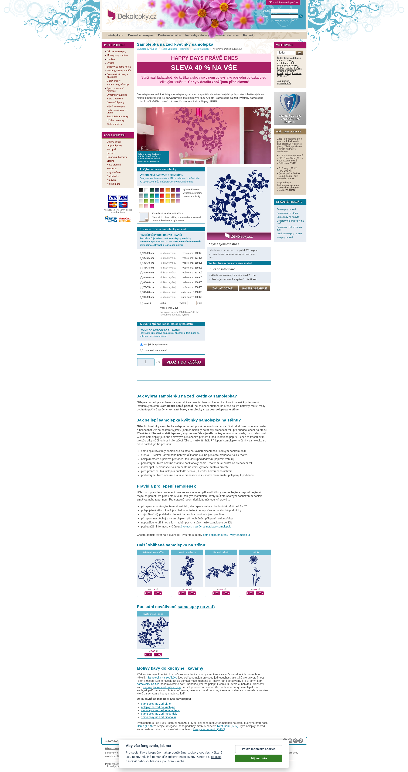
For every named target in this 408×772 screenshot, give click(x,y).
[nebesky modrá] (156, 195)
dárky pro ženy (290, 752)
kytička (294, 65)
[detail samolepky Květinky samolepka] (148, 654)
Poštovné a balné (169, 35)
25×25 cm (148, 258)
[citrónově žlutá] (167, 200)
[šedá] (141, 195)
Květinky (255, 552)
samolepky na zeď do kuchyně (162, 687)
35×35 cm (148, 267)
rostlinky (291, 63)
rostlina (281, 60)
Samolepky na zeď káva (162, 677)
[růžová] (146, 206)
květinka (281, 70)
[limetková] (146, 200)
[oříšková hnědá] (172, 195)
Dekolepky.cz (115, 35)
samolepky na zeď (196, 606)
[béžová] (141, 206)
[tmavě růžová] (151, 206)
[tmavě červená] (162, 190)
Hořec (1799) (145, 726)
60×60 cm (148, 282)
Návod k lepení (113, 748)
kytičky (280, 68)
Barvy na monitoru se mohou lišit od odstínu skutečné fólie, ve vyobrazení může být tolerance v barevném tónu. (170, 178)
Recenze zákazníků (226, 35)
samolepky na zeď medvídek (159, 713)
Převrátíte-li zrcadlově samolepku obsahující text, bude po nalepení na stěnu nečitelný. (170, 333)
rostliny (289, 60)
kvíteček (296, 73)
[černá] (141, 190)
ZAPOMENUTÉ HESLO (282, 21)
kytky (287, 65)
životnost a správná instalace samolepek (205, 526)
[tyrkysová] (146, 195)
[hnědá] (172, 190)
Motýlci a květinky (187, 552)
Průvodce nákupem (141, 35)
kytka (280, 65)
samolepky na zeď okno (156, 703)
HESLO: (267, 16)
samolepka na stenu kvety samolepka (226, 534)
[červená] (162, 195)
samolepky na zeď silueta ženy (160, 710)
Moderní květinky (221, 552)
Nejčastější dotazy (197, 35)
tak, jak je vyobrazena (155, 344)
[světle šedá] (141, 200)
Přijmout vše (259, 758)
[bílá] (146, 190)
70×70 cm (148, 287)
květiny (298, 68)
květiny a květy (201, 49)
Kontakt (248, 35)
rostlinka (281, 63)
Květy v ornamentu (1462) (209, 729)
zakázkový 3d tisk (114, 756)
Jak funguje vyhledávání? (284, 82)
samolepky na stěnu (185, 545)
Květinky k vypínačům (153, 552)
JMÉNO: (267, 11)
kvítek (280, 73)
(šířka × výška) (168, 253)
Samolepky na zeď (147, 49)
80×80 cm (148, 292)
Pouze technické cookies (258, 749)
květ (279, 76)
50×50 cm (148, 277)
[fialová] (178, 190)
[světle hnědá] (172, 200)
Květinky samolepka (153, 614)
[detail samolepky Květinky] (250, 592)
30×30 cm (148, 263)
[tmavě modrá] (156, 190)
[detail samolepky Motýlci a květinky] (182, 592)
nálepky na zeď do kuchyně (158, 707)
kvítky (288, 73)
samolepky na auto (115, 752)
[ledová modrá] (156, 200)
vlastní (147, 303)
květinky (291, 70)
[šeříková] (178, 200)
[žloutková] (167, 190)
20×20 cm (148, 253)
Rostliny (184, 49)
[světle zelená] (151, 200)
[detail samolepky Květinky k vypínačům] (148, 592)
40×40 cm (148, 272)
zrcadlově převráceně (155, 350)
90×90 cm (148, 297)
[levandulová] (178, 195)
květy (286, 76)
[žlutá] (167, 195)
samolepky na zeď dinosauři (158, 717)
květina (289, 68)
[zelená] (151, 195)
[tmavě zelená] (151, 190)
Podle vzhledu (169, 49)
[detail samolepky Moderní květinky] (216, 592)
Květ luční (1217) (227, 726)
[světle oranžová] (162, 200)
